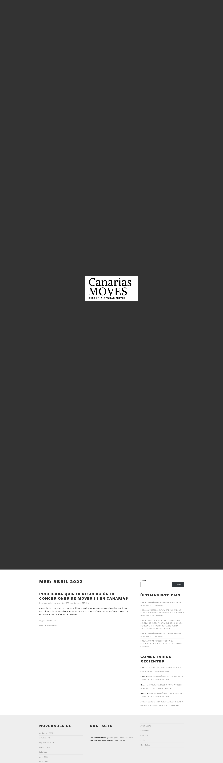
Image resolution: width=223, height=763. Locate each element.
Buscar (143, 580)
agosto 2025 (44, 747)
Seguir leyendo (47, 620)
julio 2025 (43, 752)
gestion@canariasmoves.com (120, 738)
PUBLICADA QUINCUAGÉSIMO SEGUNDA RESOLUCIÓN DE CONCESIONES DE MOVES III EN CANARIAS (161, 644)
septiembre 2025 (46, 743)
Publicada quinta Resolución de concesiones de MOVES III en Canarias (83, 596)
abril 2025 (43, 762)
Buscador (144, 731)
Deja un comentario (48, 625)
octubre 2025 (45, 738)
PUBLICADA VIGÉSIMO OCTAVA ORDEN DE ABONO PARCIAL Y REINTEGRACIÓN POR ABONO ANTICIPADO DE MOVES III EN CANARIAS (162, 613)
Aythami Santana (147, 702)
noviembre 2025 (46, 733)
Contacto (144, 735)
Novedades (145, 745)
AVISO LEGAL (145, 726)
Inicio (142, 740)
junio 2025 (43, 757)
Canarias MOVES (81, 603)
